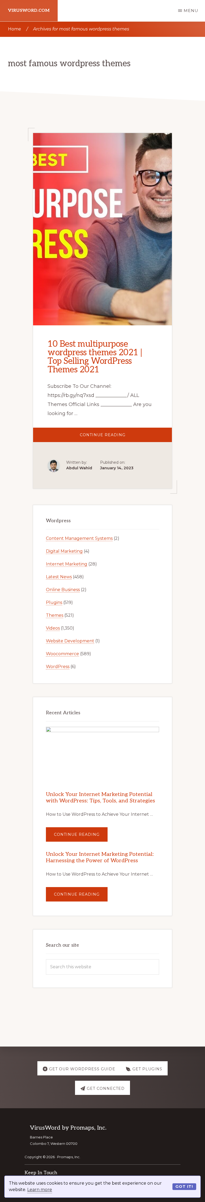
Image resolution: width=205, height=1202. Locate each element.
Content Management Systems (79, 538)
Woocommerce (62, 653)
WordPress (57, 666)
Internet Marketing (66, 564)
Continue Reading (120, 437)
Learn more (39, 1189)
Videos (53, 628)
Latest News (59, 576)
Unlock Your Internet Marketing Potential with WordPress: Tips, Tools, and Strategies (100, 797)
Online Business (63, 589)
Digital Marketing (64, 551)
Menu (191, 10)
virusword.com (29, 10)
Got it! (184, 1186)
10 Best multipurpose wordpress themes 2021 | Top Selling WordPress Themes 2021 (95, 357)
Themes (54, 615)
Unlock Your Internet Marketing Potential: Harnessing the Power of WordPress (100, 857)
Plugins (54, 602)
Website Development (70, 640)
